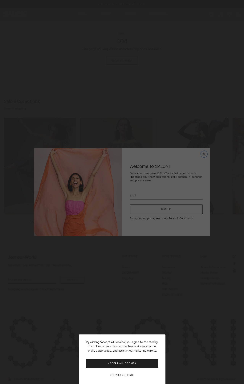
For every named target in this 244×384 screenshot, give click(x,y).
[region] (122, 192)
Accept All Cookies (122, 363)
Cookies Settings (122, 375)
